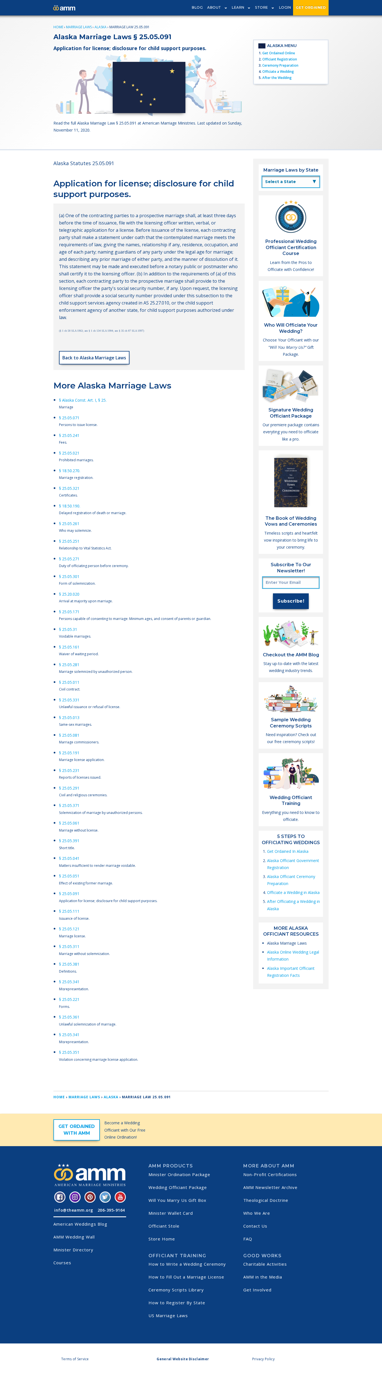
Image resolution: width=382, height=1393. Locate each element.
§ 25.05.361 (69, 1017)
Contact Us (255, 1226)
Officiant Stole (164, 1226)
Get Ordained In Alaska (287, 851)
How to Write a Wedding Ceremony (187, 1264)
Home (58, 27)
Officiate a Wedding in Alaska (293, 892)
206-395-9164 (111, 1210)
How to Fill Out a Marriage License (186, 1277)
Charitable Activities (265, 1264)
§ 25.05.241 (69, 435)
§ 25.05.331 (69, 700)
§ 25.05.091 (69, 893)
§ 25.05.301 (69, 576)
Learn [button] (238, 7)
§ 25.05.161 (69, 647)
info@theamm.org (73, 1210)
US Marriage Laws (168, 1315)
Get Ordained (311, 7)
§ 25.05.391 (69, 840)
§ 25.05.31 (68, 629)
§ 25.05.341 (69, 981)
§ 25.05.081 (69, 735)
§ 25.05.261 (69, 523)
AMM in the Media (262, 1277)
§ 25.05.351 (69, 1052)
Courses (62, 1262)
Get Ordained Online (278, 53)
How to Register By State (176, 1302)
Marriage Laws (79, 27)
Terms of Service (75, 1359)
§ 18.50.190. (69, 506)
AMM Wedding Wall (74, 1237)
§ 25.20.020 (69, 594)
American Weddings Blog (80, 1224)
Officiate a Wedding (278, 71)
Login (285, 7)
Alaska (101, 27)
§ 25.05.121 (69, 928)
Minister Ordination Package (179, 1174)
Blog (197, 7)
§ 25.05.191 (69, 752)
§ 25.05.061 (69, 823)
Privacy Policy (263, 1359)
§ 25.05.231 (69, 770)
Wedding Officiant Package (177, 1187)
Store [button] (261, 7)
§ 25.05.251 (69, 541)
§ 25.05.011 (69, 682)
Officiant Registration (279, 59)
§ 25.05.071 (69, 417)
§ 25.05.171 (69, 611)
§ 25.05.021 (69, 453)
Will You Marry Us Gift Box (177, 1200)
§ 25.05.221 (69, 999)
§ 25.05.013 (69, 717)
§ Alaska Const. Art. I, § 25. (83, 400)
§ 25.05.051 (69, 876)
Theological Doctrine (265, 1200)
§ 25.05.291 (69, 788)
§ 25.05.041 (69, 858)
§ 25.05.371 (69, 805)
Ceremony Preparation (280, 65)
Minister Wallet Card (170, 1213)
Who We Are (256, 1213)
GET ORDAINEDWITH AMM (76, 1130)
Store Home (161, 1239)
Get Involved (257, 1290)
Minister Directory (73, 1249)
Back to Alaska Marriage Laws (94, 358)
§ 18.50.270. (69, 470)
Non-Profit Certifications (270, 1174)
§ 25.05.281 (69, 664)
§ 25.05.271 (69, 558)
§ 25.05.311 (69, 946)
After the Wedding (277, 77)
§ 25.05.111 (69, 911)
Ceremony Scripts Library (176, 1290)
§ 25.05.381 (69, 964)
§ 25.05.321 (69, 488)
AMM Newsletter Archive (270, 1187)
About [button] (214, 7)
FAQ (247, 1239)
